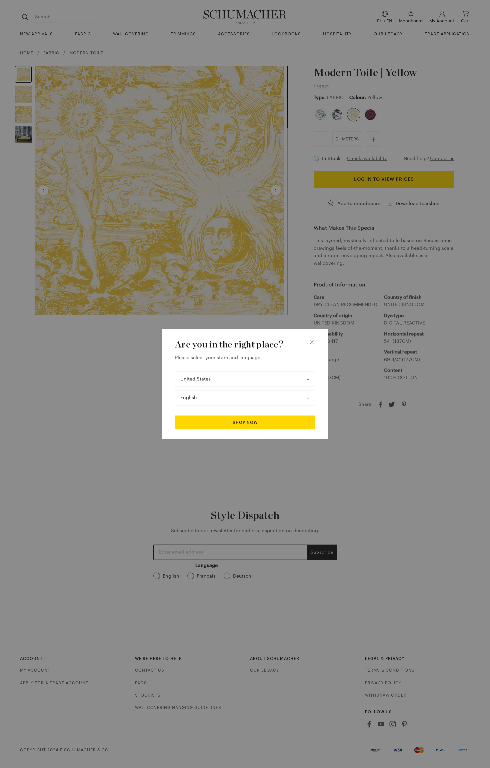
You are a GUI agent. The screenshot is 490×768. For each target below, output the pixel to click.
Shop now (245, 423)
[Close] (311, 342)
